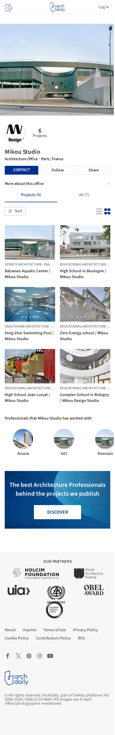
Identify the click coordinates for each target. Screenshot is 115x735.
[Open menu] (8, 7)
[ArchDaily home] (57, 7)
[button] (15, 211)
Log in (103, 7)
